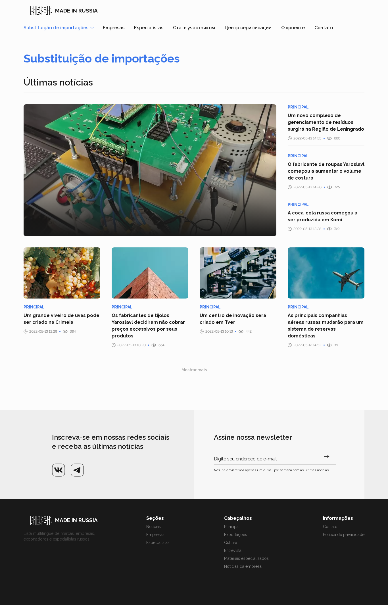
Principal (232, 526)
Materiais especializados (246, 558)
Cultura (230, 542)
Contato (323, 27)
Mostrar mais (194, 370)
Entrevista (232, 550)
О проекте (293, 27)
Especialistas (148, 27)
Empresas (113, 27)
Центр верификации (248, 27)
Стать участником (194, 27)
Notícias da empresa (243, 566)
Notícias (153, 526)
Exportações (235, 534)
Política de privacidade (343, 534)
